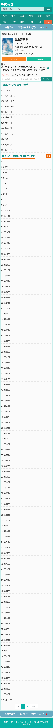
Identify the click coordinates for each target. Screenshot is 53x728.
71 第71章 (5, 542)
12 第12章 (5, 221)
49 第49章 (5, 422)
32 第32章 (5, 330)
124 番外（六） (7, 150)
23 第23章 (5, 281)
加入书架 (14, 59)
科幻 (5, 21)
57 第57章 (5, 465)
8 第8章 (4, 199)
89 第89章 (5, 639)
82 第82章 (5, 601)
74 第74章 (5, 558)
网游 (48, 16)
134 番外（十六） (8, 95)
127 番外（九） (7, 133)
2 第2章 (4, 167)
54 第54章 (5, 449)
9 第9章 (4, 205)
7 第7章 (4, 194)
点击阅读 (39, 59)
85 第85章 (5, 618)
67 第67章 (5, 520)
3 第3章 (4, 172)
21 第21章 (5, 270)
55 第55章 (5, 455)
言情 (13, 21)
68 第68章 (5, 525)
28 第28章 (5, 308)
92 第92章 (5, 656)
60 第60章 (5, 482)
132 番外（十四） (8, 106)
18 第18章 (5, 253)
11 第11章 (5, 215)
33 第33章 (5, 335)
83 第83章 (5, 607)
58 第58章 (5, 471)
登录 (48, 21)
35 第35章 (5, 346)
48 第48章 (5, 417)
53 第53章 (5, 444)
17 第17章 (5, 248)
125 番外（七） (7, 144)
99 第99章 (5, 694)
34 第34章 (5, 340)
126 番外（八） (7, 139)
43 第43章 (5, 389)
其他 (22, 21)
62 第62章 (5, 493)
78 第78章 (5, 580)
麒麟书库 (7, 4)
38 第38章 (5, 362)
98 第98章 (5, 688)
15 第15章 (5, 237)
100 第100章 (6, 699)
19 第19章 (5, 259)
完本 (39, 21)
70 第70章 (5, 536)
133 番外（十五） (8, 101)
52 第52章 (5, 438)
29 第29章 (5, 313)
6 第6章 (4, 188)
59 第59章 (5, 476)
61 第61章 (5, 487)
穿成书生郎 (32, 74)
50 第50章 (5, 427)
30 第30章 (5, 319)
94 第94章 (5, 667)
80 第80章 (5, 591)
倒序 (48, 155)
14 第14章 (5, 232)
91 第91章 (5, 650)
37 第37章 (5, 357)
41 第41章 (5, 379)
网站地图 (26, 724)
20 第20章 (5, 264)
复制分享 (47, 79)
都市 (31, 16)
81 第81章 (5, 596)
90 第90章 (5, 645)
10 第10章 (5, 210)
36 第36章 (5, 351)
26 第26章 (5, 297)
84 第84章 (5, 612)
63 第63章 (5, 498)
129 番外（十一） (8, 122)
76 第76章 (5, 569)
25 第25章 (5, 292)
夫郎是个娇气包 (18, 74)
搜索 (48, 9)
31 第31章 (5, 324)
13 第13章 (5, 226)
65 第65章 (5, 509)
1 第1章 (4, 161)
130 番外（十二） (8, 117)
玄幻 (13, 16)
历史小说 (15, 33)
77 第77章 (5, 574)
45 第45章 (5, 400)
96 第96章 (5, 677)
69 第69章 (5, 531)
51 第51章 (5, 433)
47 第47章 (5, 411)
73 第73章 (5, 552)
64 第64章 (5, 504)
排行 (31, 21)
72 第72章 (5, 547)
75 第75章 (5, 563)
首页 (5, 16)
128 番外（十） (7, 128)
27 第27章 (5, 302)
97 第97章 (5, 683)
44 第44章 (5, 395)
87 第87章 (5, 629)
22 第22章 (5, 275)
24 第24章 (5, 286)
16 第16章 (5, 243)
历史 (39, 16)
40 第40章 (5, 373)
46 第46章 (5, 406)
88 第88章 (5, 634)
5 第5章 (4, 183)
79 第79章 (5, 585)
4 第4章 (4, 177)
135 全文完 (29, 53)
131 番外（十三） (8, 111)
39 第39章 (5, 368)
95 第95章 (5, 672)
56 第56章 (5, 460)
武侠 (22, 16)
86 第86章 (5, 623)
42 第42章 (5, 384)
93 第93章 (5, 661)
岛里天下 (24, 43)
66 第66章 (5, 514)
